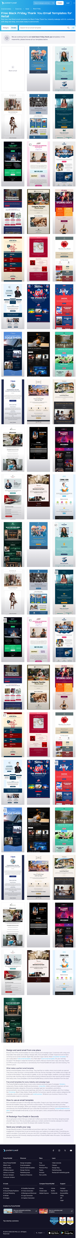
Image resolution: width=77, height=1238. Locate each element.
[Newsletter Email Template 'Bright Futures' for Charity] (64, 163)
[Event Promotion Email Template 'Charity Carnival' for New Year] (64, 354)
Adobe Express (44, 1193)
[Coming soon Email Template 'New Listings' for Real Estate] (64, 401)
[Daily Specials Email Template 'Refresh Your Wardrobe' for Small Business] (12, 116)
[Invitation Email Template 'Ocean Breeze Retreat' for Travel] (12, 449)
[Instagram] (59, 1150)
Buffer (53, 1191)
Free (40, 1163)
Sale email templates (24, 1059)
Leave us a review (8, 1172)
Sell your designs (8, 1175)
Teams (41, 1170)
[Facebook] (53, 1150)
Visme (53, 1188)
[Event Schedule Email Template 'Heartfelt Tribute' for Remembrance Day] (64, 259)
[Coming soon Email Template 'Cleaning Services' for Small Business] (64, 496)
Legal (61, 1200)
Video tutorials (56, 1163)
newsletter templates (59, 1057)
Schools (41, 1172)
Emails (13, 28)
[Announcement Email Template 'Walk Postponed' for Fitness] (38, 68)
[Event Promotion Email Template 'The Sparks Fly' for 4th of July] (38, 306)
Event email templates (48, 1059)
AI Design (6, 1188)
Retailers (62, 1084)
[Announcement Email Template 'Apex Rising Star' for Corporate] (12, 401)
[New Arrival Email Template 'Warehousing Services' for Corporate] (12, 211)
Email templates (6, 9)
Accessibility (64, 1193)
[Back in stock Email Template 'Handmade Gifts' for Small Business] (38, 211)
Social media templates (27, 1168)
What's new (7, 1165)
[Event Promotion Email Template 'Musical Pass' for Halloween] (64, 449)
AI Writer (6, 1195)
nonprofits (42, 1086)
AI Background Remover (28, 1193)
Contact (62, 1188)
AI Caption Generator (28, 1198)
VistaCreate (43, 1191)
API (61, 1198)
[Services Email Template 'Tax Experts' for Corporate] (12, 496)
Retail (27, 9)
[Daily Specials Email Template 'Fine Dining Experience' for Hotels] (38, 401)
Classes (54, 1165)
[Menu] (74, 3)
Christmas (12, 1092)
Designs (6, 28)
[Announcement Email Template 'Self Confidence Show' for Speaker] (38, 449)
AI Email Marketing (9, 1193)
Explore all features (26, 1175)
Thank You (18, 9)
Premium (42, 1165)
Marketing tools (25, 1172)
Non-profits (43, 1175)
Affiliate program (8, 1170)
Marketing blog (56, 1170)
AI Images (6, 1198)
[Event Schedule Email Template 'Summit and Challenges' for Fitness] (64, 211)
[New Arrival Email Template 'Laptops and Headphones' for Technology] (38, 354)
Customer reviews (9, 1177)
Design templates (25, 1163)
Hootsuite (54, 1193)
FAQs (62, 1195)
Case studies (7, 1168)
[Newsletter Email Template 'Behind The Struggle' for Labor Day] (38, 116)
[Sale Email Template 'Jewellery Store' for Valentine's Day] (38, 259)
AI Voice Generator (27, 1191)
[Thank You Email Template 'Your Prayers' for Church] (38, 496)
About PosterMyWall (9, 1163)
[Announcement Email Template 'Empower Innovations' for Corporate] (64, 68)
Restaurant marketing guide (60, 1172)
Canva (41, 1188)
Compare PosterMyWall (46, 1184)
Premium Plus (43, 1168)
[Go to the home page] (8, 3)
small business (37, 1094)
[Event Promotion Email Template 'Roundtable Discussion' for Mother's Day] (38, 163)
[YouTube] (71, 1150)
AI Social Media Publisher (11, 1191)
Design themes (25, 1170)
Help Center (64, 1191)
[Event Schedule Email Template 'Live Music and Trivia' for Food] (12, 259)
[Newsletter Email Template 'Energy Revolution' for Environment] (12, 354)
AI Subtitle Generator (28, 1188)
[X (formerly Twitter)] (65, 1150)
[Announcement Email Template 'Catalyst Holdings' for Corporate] (64, 116)
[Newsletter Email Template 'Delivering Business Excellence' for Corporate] (12, 306)
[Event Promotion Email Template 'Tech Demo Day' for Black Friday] (12, 163)
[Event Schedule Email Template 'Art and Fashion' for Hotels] (12, 544)
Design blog (55, 1168)
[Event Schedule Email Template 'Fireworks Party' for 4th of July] (64, 306)
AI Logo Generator (27, 1195)
